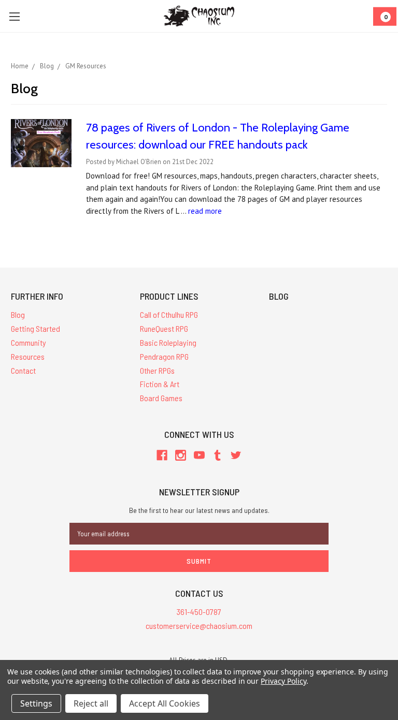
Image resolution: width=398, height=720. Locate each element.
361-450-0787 (199, 611)
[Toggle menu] (14, 16)
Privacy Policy (283, 681)
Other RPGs (157, 370)
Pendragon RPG (164, 356)
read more (205, 211)
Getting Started (35, 328)
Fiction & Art (159, 384)
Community (28, 342)
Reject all (91, 703)
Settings (36, 703)
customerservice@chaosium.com (199, 625)
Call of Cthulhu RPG (169, 314)
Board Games (161, 398)
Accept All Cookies (164, 703)
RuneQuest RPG (164, 328)
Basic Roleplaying (168, 342)
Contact (23, 370)
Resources (28, 356)
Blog (18, 314)
